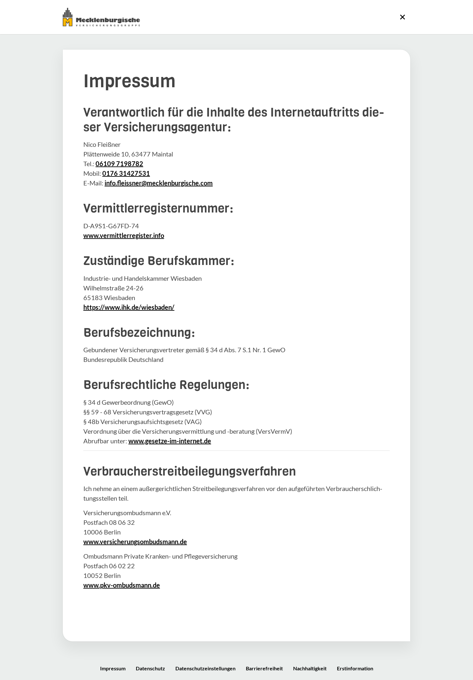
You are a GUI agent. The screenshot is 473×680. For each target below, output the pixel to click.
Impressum (112, 668)
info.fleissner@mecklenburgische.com (159, 183)
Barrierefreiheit (264, 668)
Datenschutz (150, 668)
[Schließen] (402, 17)
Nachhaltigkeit (310, 668)
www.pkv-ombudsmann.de (121, 585)
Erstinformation (355, 668)
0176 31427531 (126, 173)
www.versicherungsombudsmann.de (135, 541)
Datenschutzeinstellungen (205, 668)
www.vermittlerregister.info (123, 235)
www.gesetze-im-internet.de (169, 441)
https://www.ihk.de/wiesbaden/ (128, 307)
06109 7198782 (119, 163)
